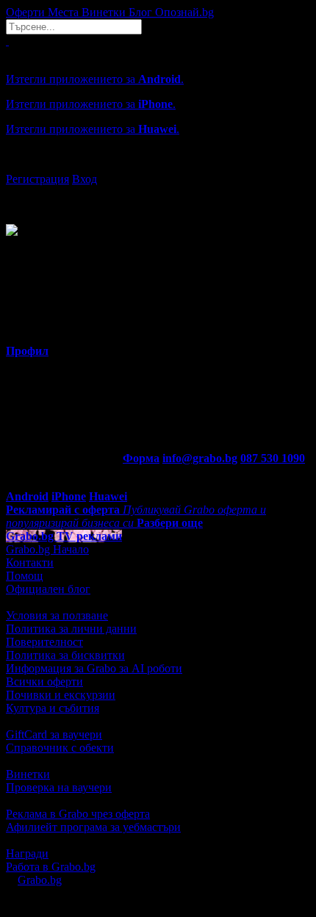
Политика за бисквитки (65, 655)
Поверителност (44, 642)
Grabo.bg (40, 880)
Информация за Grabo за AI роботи (94, 668)
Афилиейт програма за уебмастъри (93, 827)
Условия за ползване (57, 615)
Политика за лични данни (71, 628)
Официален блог (48, 589)
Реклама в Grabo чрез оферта (78, 814)
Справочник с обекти (60, 747)
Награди (27, 853)
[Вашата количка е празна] (7, 41)
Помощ (24, 575)
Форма (141, 458)
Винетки (28, 774)
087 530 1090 (272, 458)
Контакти (30, 562)
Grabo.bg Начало (47, 549)
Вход (84, 179)
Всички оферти (44, 681)
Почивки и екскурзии (60, 694)
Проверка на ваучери (59, 787)
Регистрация (37, 179)
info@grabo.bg (199, 458)
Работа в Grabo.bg (51, 866)
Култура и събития (52, 708)
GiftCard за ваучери (54, 734)
